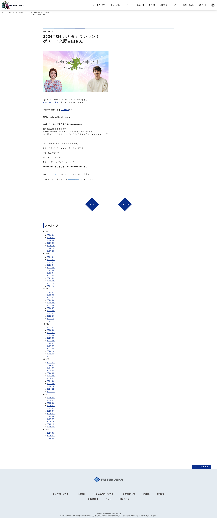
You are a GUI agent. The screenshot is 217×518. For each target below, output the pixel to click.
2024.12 (51, 392)
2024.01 (51, 363)
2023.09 (51, 349)
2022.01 (51, 292)
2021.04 (51, 265)
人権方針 (81, 494)
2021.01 (51, 257)
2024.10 (51, 386)
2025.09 (51, 419)
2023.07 (51, 343)
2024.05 (51, 373)
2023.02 (51, 330)
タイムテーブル (99, 5)
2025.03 (51, 403)
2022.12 (51, 321)
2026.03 (51, 438)
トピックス (115, 5)
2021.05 (51, 268)
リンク (108, 499)
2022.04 (51, 300)
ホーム (4, 12)
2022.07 (51, 308)
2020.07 (51, 238)
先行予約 (164, 5)
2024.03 (51, 368)
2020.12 (51, 251)
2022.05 (51, 303)
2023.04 (51, 335)
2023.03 (51, 333)
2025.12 (51, 427)
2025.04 (51, 406)
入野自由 (65, 110)
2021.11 (50, 283)
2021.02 (51, 260)
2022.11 (50, 319)
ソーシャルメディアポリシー (103, 494)
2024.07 (51, 378)
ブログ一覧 (28, 12)
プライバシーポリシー (61, 494)
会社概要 (146, 494)
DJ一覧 (152, 5)
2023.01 (51, 327)
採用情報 (160, 494)
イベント (128, 5)
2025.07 (51, 414)
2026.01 (51, 433)
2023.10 (51, 351)
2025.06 (51, 411)
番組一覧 (140, 5)
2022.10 (51, 316)
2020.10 (51, 246)
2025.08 (51, 416)
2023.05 (51, 338)
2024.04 (51, 370)
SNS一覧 (202, 5)
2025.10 (51, 422)
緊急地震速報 (93, 499)
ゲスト (175, 5)
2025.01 (51, 398)
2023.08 (51, 346)
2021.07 (51, 273)
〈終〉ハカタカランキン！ (15, 12)
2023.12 (51, 356)
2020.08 (51, 240)
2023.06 (51, 341)
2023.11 (50, 354)
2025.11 (50, 424)
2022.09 (51, 313)
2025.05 (51, 408)
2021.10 (51, 281)
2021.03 (51, 262)
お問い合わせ (188, 5)
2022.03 (51, 298)
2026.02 (51, 436)
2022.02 (51, 295)
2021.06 (51, 270)
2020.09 (51, 243)
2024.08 (51, 381)
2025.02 (51, 400)
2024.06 (51, 376)
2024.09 (51, 384)
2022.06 (51, 305)
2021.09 (51, 278)
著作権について (129, 494)
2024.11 (50, 389)
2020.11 (50, 248)
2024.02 (51, 365)
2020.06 (51, 235)
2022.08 (51, 311)
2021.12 (51, 286)
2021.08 (51, 276)
